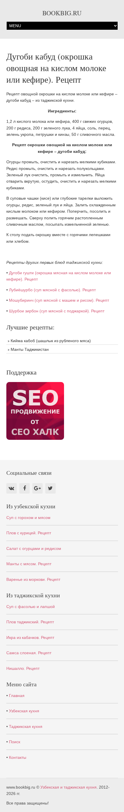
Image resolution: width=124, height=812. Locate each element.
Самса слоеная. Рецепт (28, 652)
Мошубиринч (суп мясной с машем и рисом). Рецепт (59, 300)
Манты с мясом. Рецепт (28, 563)
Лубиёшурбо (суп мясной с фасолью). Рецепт (52, 290)
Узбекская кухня (24, 711)
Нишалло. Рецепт (23, 668)
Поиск (14, 741)
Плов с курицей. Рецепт (28, 533)
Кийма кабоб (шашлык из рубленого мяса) (51, 340)
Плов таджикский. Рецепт (30, 622)
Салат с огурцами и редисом (33, 548)
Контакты (17, 757)
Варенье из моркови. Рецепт (33, 579)
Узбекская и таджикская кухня (68, 787)
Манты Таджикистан (30, 349)
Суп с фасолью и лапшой (30, 606)
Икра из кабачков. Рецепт (30, 637)
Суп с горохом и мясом (28, 517)
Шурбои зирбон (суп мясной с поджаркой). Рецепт (56, 311)
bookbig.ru (62, 13)
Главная (17, 695)
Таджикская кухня (25, 726)
